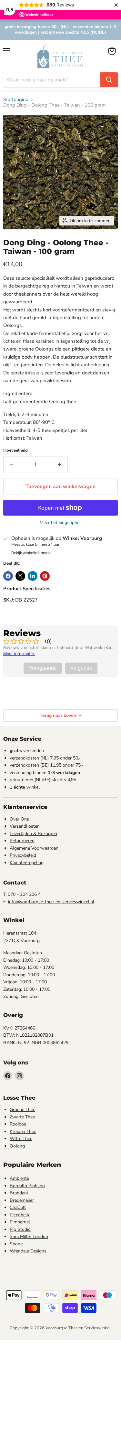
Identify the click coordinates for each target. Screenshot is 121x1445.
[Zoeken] (109, 79)
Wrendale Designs (28, 1251)
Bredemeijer (22, 1200)
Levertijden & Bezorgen (33, 834)
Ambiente (19, 1178)
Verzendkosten (25, 826)
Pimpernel (20, 1222)
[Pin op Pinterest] (45, 576)
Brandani (19, 1193)
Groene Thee (22, 1109)
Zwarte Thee (22, 1117)
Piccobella (20, 1215)
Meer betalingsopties (61, 522)
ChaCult (18, 1207)
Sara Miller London (29, 1236)
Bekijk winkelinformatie (31, 553)
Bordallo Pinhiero (27, 1186)
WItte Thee (21, 1139)
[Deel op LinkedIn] (32, 576)
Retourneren (22, 841)
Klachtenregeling (27, 863)
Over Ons (19, 819)
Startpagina (15, 99)
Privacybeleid (23, 855)
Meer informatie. (19, 653)
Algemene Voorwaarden (34, 848)
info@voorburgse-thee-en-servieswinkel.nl (51, 902)
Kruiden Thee (23, 1131)
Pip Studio (20, 1229)
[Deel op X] (20, 576)
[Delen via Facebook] (8, 576)
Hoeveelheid (15, 450)
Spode (16, 1244)
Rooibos (18, 1124)
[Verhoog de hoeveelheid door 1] (59, 464)
